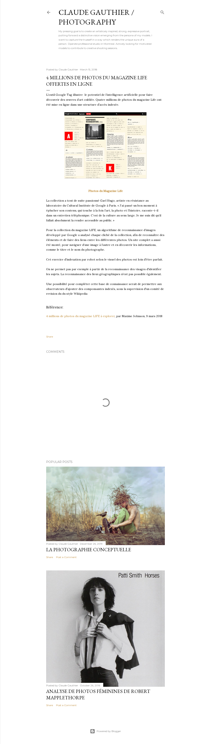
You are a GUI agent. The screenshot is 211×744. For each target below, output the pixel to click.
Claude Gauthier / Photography (96, 17)
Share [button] (49, 336)
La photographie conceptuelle (88, 549)
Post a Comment (66, 557)
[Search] (162, 11)
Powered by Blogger (109, 731)
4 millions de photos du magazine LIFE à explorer (80, 316)
